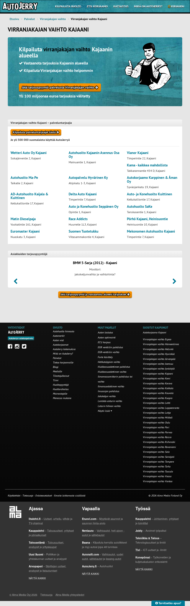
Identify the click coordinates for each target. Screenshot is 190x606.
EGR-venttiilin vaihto (108, 352)
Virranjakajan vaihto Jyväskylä (159, 368)
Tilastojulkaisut (61, 375)
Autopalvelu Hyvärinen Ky (88, 177)
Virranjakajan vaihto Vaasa (157, 476)
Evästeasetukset (43, 495)
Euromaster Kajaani (25, 231)
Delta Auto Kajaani (83, 194)
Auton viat (58, 340)
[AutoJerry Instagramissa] (18, 347)
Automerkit (58, 335)
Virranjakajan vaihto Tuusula (158, 471)
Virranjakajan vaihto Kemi (156, 378)
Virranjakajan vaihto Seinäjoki (158, 456)
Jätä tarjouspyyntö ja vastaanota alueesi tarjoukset (93, 294)
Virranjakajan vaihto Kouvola (158, 393)
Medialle (57, 371)
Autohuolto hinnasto (63, 331)
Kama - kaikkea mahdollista (147, 165)
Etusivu (14, 19)
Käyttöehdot (14, 495)
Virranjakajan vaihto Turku (157, 466)
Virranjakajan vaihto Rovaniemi (159, 447)
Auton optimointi (107, 337)
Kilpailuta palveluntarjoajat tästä (34, 132)
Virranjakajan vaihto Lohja (157, 412)
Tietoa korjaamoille (63, 362)
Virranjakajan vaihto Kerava (157, 383)
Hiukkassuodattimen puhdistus (114, 366)
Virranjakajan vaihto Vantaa (157, 481)
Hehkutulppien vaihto (109, 362)
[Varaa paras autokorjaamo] (16, 332)
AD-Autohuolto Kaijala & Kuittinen (29, 196)
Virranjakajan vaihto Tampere (158, 461)
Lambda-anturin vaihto (110, 401)
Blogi (55, 367)
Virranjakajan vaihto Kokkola (158, 388)
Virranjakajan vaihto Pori (156, 427)
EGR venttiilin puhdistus (110, 347)
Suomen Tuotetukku (83, 231)
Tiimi (55, 380)
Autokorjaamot (60, 344)
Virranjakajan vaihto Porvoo (157, 432)
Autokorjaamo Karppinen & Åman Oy (152, 179)
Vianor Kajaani (137, 152)
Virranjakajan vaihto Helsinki (158, 349)
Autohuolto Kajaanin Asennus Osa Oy (94, 154)
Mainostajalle (60, 393)
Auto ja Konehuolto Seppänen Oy (93, 206)
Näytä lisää (104, 411)
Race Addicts (78, 219)
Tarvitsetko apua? (169, 603)
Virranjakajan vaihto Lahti (156, 403)
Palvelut (29, 19)
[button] (15, 282)
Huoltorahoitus (61, 389)
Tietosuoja (27, 495)
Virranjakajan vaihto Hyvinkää (159, 354)
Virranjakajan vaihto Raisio (157, 437)
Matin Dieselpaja (23, 219)
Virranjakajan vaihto (53, 19)
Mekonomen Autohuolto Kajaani (151, 231)
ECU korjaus (104, 342)
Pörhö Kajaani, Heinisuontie (147, 219)
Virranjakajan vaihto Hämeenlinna (161, 344)
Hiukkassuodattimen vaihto (112, 371)
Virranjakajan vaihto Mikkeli (158, 417)
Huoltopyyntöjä (61, 384)
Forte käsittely (105, 357)
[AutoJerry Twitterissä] (25, 347)
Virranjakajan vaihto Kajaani (158, 373)
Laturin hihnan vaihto (109, 406)
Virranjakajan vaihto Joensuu (158, 363)
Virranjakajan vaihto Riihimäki (159, 442)
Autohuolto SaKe (139, 206)
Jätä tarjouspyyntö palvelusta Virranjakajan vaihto (58, 87)
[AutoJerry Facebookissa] (11, 347)
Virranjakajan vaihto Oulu (156, 422)
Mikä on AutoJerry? (148, 6)
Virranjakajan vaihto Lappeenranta (161, 408)
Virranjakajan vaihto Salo (156, 451)
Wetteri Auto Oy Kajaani (29, 152)
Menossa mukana (62, 398)
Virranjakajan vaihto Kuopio (157, 398)
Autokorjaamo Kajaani (154, 332)
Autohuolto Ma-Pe (24, 177)
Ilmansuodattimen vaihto (111, 386)
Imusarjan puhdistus (108, 391)
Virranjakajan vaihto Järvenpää (159, 359)
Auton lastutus (105, 332)
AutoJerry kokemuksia (64, 349)
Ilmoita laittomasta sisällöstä (69, 495)
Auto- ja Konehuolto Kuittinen (149, 194)
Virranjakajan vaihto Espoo (157, 339)
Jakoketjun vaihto (107, 396)
